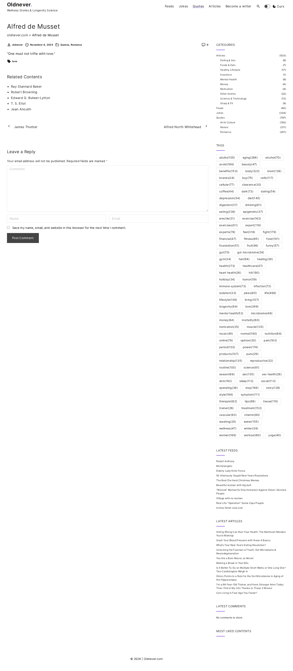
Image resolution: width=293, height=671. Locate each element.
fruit (252, 245)
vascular (228, 414)
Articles (220, 55)
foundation (229, 245)
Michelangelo (224, 465)
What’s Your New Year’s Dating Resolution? (241, 545)
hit (254, 272)
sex (248, 374)
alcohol (273, 157)
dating (268, 191)
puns (252, 354)
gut (224, 252)
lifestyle (228, 299)
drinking (253, 205)
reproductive (261, 360)
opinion (248, 340)
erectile (227, 218)
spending (228, 387)
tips (250, 401)
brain (274, 171)
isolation (227, 293)
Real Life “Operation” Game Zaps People (240, 503)
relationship (230, 360)
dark (248, 191)
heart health (230, 272)
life (270, 293)
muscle (255, 326)
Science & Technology (233, 98)
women (227, 435)
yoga (274, 435)
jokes (250, 293)
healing (265, 259)
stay (252, 387)
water (251, 421)
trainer (226, 408)
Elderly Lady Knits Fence (230, 470)
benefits (228, 171)
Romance (76, 44)
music (226, 333)
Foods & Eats (227, 65)
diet (254, 198)
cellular (226, 184)
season (227, 374)
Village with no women (229, 498)
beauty (249, 164)
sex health (271, 374)
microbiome (261, 313)
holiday (227, 279)
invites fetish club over (229, 507)
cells (267, 177)
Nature (224, 127)
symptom (250, 394)
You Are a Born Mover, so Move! (235, 558)
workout (252, 435)
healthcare (253, 265)
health (227, 265)
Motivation (226, 88)
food (272, 238)
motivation (229, 326)
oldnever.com (17, 35)
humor (250, 279)
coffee (226, 191)
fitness (251, 238)
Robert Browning (24, 92)
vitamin (252, 414)
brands (226, 177)
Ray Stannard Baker (26, 86)
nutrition (273, 333)
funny (272, 245)
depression (229, 198)
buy (247, 177)
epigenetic (253, 211)
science (252, 367)
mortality (251, 320)
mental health (231, 313)
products (229, 354)
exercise (251, 218)
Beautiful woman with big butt (233, 485)
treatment (251, 408)
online (226, 340)
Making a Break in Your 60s (232, 562)
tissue (270, 401)
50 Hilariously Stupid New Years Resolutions (242, 475)
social (268, 381)
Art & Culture (227, 122)
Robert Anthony (225, 461)
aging (250, 157)
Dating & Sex (227, 60)
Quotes (64, 44)
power (250, 347)
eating (227, 211)
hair (244, 259)
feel (249, 232)
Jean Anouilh (21, 109)
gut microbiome (250, 252)
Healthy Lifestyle (230, 69)
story (273, 387)
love (14, 61)
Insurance (226, 74)
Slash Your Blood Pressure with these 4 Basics (243, 540)
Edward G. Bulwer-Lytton (30, 98)
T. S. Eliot (18, 103)
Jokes (219, 112)
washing (227, 421)
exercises (228, 225)
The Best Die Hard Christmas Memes (237, 480)
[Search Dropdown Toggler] (258, 6)
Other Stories (228, 93)
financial (227, 238)
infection (262, 286)
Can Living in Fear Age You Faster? (236, 592)
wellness (227, 428)
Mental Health (228, 79)
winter (251, 428)
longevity (228, 306)
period (227, 347)
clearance (251, 184)
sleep (246, 381)
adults (227, 157)
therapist (228, 401)
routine (227, 367)
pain (270, 340)
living (252, 299)
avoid (226, 164)
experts (227, 232)
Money (224, 84)
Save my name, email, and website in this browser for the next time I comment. (69, 228)
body (252, 171)
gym (225, 259)
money (226, 320)
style (226, 394)
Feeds (219, 108)
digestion (228, 205)
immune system (232, 286)
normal (249, 333)
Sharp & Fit (226, 103)
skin (225, 381)
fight (269, 232)
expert (253, 225)
